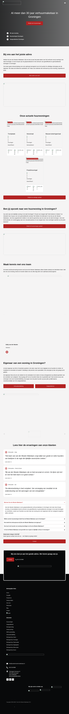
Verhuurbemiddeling (10, 634)
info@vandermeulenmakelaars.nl (17, 663)
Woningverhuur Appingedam (12, 644)
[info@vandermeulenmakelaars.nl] (7, 663)
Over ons (8, 602)
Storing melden (9, 600)
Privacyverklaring (10, 706)
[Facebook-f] (7, 679)
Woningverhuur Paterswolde (12, 642)
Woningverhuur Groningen (12, 639)
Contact (8, 610)
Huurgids (8, 595)
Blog (7, 608)
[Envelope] (7, 352)
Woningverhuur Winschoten (12, 647)
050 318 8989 (12, 667)
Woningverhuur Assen (11, 649)
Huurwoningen (9, 621)
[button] (65, 3)
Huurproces (9, 597)
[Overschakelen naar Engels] (34, 613)
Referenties (8, 605)
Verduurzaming (9, 629)
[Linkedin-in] (10, 679)
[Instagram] (13, 679)
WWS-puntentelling (10, 632)
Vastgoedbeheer (10, 624)
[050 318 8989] (7, 667)
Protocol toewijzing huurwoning (21, 706)
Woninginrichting (10, 627)
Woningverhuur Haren (11, 637)
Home (7, 592)
